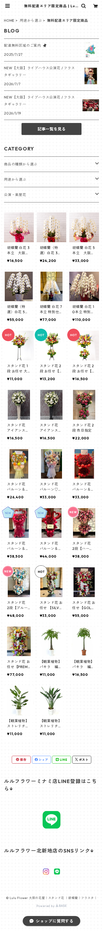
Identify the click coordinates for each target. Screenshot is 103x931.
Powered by (46, 906)
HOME (9, 20)
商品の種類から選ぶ (20, 164)
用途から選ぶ (31, 20)
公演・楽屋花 (15, 194)
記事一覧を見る (52, 128)
